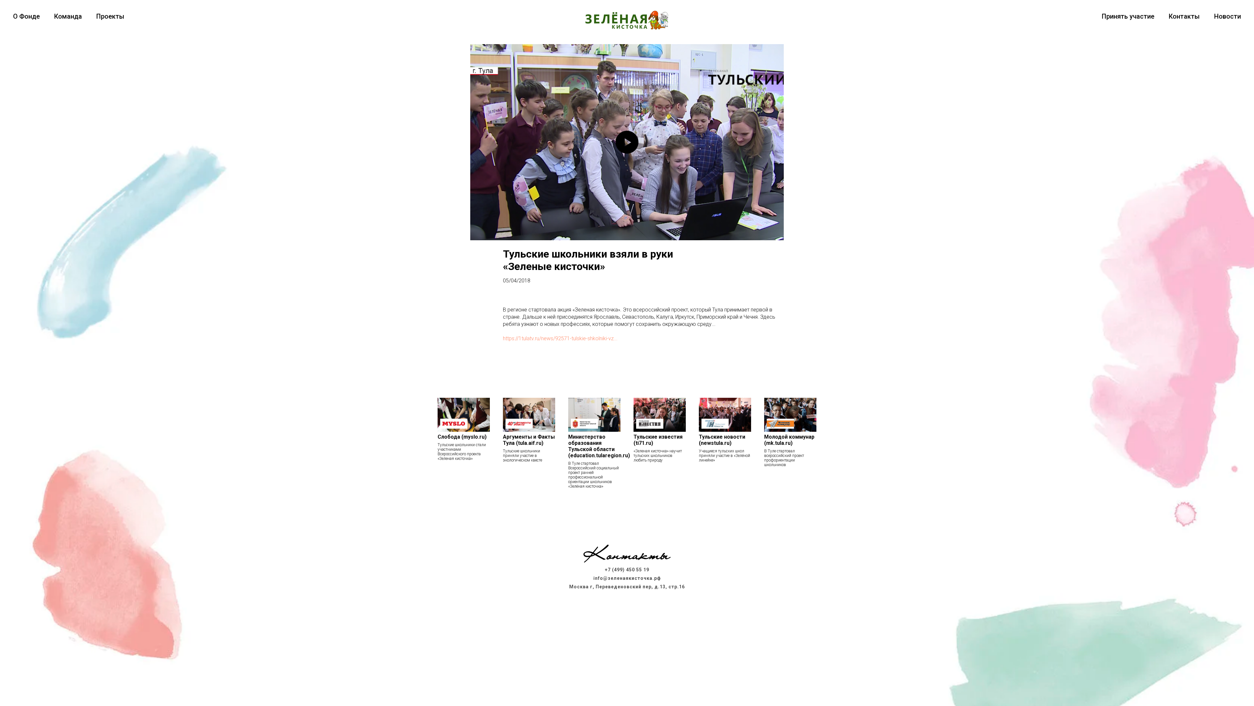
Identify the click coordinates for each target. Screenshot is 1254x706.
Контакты (1184, 16)
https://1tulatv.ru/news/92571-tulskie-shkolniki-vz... (560, 338)
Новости (1227, 16)
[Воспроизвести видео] (627, 142)
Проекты (110, 16)
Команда (68, 16)
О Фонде (26, 16)
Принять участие (1128, 16)
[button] (627, 511)
